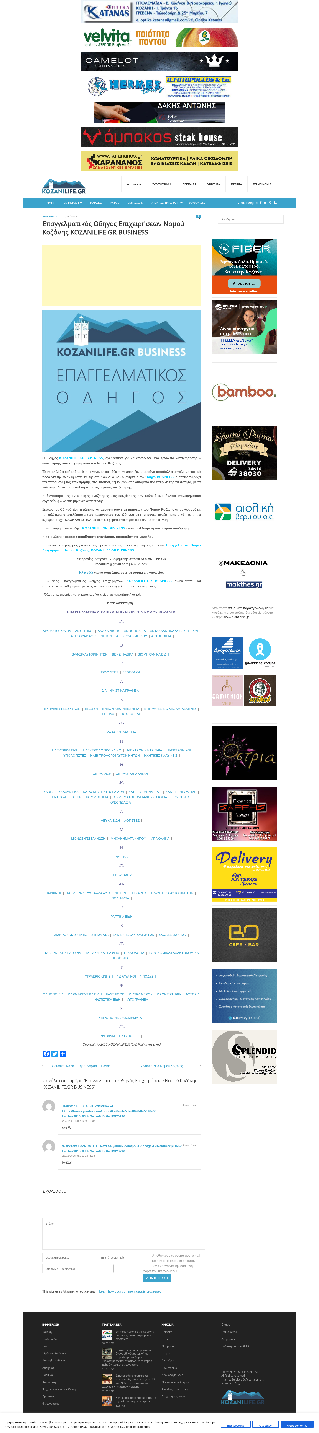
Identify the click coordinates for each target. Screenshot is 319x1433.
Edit (92, 1120)
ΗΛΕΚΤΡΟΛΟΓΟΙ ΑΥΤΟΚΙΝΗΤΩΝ (115, 755)
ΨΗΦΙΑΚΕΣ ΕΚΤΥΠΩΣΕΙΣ (120, 1036)
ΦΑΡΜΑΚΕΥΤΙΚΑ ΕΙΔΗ (85, 994)
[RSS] (274, 202)
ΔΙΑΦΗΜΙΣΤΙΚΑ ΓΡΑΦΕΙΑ (120, 690)
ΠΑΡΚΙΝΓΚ (53, 893)
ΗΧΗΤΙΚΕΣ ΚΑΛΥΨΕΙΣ (160, 755)
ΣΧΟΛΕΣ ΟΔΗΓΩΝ (172, 935)
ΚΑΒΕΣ (48, 792)
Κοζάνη (47, 1332)
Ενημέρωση (71, 203)
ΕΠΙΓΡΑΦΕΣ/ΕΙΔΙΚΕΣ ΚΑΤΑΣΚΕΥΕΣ (170, 709)
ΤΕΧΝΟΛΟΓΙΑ (134, 953)
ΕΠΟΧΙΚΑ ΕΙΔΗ (129, 714)
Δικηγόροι (168, 1360)
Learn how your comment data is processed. (130, 1291)
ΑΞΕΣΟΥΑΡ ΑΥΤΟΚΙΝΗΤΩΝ (91, 636)
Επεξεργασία (235, 1425)
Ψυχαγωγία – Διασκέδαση (59, 1389)
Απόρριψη (266, 1425)
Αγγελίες (189, 184)
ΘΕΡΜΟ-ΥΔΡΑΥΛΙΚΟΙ (132, 774)
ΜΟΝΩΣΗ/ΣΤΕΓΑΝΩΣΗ (88, 838)
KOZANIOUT (134, 184)
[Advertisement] (121, 275)
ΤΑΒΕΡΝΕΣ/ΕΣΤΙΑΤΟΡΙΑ (62, 953)
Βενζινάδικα (169, 1368)
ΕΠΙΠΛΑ (108, 714)
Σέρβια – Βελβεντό (54, 1353)
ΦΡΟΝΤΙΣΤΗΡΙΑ (169, 994)
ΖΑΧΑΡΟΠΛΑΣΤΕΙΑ (121, 732)
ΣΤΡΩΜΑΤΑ (100, 935)
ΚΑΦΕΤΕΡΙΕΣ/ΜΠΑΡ (181, 792)
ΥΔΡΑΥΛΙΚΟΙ (126, 976)
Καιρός (114, 203)
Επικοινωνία (262, 184)
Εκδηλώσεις (135, 203)
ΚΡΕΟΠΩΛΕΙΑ (120, 802)
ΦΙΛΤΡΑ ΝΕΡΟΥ (141, 994)
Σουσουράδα (162, 184)
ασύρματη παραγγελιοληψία (248, 607)
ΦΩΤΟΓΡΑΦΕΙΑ (136, 999)
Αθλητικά (48, 1368)
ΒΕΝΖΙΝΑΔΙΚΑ (122, 654)
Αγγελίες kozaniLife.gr (175, 1389)
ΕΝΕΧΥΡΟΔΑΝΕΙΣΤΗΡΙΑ (120, 709)
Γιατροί (166, 1353)
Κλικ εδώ (86, 572)
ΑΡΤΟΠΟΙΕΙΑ (161, 636)
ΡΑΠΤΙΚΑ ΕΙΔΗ (122, 916)
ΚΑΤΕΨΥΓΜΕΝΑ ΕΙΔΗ (144, 792)
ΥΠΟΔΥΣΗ (148, 976)
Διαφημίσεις (51, 216)
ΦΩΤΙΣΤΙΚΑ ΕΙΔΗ (107, 999)
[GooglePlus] (269, 202)
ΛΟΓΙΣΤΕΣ (132, 820)
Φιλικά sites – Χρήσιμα (176, 1382)
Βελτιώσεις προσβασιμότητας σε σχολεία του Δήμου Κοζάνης (136, 1400)
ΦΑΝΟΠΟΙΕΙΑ (53, 994)
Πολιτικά (47, 1375)
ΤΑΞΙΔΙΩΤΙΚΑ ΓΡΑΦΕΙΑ (102, 953)
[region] (159, 1423)
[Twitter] (264, 202)
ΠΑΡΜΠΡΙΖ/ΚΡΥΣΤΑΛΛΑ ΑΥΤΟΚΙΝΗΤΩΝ (96, 893)
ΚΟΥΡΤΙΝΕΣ (180, 797)
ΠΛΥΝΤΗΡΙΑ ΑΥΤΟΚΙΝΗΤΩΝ (172, 893)
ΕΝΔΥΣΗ (91, 709)
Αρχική (51, 203)
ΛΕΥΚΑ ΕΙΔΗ (110, 820)
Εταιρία (236, 184)
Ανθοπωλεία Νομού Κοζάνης (162, 1066)
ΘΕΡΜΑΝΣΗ (103, 774)
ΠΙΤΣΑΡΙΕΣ (138, 893)
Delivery (167, 1332)
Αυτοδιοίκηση (50, 1382)
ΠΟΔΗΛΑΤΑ (120, 898)
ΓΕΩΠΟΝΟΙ (131, 672)
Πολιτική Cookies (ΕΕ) (235, 1346)
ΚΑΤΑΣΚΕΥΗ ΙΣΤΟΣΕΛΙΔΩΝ (103, 792)
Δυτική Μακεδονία (53, 1360)
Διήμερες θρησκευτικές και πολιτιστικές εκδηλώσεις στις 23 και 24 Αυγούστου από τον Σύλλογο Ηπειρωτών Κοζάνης (128, 1381)
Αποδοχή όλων (297, 1425)
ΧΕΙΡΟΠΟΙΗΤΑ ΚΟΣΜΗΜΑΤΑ (120, 1018)
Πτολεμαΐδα (49, 1339)
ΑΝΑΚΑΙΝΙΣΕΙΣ (109, 631)
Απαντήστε (189, 1105)
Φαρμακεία (169, 1346)
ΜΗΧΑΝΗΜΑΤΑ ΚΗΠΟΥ (128, 838)
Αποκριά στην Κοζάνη (165, 203)
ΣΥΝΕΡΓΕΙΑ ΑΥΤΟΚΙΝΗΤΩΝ (133, 935)
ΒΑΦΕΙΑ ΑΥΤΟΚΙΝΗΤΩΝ (90, 654)
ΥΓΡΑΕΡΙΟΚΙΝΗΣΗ (99, 976)
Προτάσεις (95, 203)
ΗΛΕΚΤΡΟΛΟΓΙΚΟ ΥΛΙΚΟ (102, 750)
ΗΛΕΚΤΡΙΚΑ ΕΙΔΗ (65, 750)
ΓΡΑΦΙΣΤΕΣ (109, 672)
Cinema (166, 1339)
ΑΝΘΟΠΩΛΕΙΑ (135, 631)
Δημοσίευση (157, 1278)
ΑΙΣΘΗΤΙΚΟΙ (84, 631)
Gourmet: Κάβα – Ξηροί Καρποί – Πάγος (81, 1066)
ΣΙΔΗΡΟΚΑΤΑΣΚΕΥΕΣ (70, 935)
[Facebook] (259, 202)
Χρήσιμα (213, 184)
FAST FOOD (115, 994)
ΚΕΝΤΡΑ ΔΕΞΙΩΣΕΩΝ (66, 797)
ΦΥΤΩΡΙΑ (192, 994)
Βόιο (45, 1346)
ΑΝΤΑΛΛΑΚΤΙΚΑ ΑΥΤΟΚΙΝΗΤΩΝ (174, 631)
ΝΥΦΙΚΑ (121, 857)
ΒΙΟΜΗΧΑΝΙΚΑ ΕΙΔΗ (153, 654)
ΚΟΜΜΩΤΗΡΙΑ (97, 797)
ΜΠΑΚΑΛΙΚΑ (159, 838)
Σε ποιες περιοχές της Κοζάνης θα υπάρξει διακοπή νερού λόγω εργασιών (136, 1335)
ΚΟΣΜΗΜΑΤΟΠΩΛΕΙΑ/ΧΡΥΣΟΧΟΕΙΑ (139, 797)
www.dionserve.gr (236, 617)
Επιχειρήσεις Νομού (174, 1396)
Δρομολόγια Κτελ (172, 1375)
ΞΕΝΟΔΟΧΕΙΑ (121, 875)
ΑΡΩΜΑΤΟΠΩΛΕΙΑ (57, 631)
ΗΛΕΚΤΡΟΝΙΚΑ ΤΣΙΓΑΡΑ (144, 750)
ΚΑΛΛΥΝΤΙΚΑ (68, 792)
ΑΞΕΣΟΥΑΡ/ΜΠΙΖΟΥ (131, 636)
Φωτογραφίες (50, 1403)
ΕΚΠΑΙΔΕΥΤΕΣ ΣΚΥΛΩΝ (62, 709)
